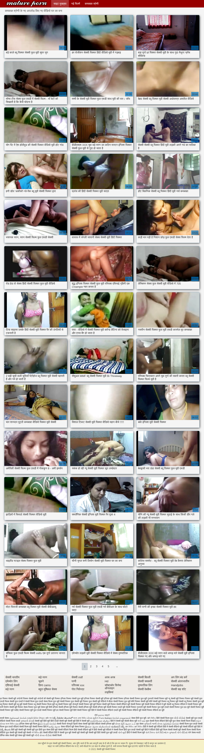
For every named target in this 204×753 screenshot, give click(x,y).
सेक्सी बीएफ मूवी (131, 721)
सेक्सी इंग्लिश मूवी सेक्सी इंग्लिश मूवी (92, 707)
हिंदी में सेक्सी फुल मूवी (62, 732)
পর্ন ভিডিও (35, 732)
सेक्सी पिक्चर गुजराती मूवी (136, 707)
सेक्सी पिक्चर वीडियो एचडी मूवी (109, 710)
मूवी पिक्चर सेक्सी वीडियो (117, 704)
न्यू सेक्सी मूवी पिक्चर (176, 698)
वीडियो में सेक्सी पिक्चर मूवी (190, 704)
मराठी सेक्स (4, 718)
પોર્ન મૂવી (122, 732)
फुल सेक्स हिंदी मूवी (50, 729)
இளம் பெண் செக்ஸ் (47, 723)
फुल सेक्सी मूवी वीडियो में (98, 701)
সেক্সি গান (48, 718)
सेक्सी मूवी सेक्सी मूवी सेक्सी (20, 732)
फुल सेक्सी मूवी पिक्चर (79, 701)
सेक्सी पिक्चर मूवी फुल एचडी (30, 710)
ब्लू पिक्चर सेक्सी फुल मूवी (194, 701)
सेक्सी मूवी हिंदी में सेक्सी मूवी (79, 721)
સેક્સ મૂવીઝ (92, 718)
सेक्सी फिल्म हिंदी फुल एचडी (124, 729)
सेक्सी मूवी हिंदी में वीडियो (145, 729)
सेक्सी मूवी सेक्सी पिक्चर (26, 3)
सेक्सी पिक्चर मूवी (197, 707)
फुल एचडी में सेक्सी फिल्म (24, 701)
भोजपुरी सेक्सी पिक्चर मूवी (82, 704)
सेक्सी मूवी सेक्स (16, 735)
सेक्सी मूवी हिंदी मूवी (42, 721)
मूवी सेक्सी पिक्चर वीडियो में (152, 704)
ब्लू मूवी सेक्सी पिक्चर (25, 704)
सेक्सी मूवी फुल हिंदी (35, 729)
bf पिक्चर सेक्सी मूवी (8, 698)
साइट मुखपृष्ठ (60, 3)
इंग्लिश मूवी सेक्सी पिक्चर (113, 698)
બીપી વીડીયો (179, 718)
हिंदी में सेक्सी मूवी (117, 721)
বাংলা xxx (141, 721)
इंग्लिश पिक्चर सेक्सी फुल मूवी (72, 698)
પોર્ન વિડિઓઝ (162, 732)
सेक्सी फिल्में (57, 735)
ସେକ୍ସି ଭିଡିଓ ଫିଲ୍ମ (35, 718)
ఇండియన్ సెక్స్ (117, 726)
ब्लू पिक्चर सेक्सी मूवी (8, 704)
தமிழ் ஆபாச (54, 726)
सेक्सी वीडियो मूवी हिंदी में (192, 726)
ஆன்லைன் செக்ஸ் (17, 718)
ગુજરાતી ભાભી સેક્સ (153, 723)
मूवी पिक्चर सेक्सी (100, 704)
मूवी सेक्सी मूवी (28, 735)
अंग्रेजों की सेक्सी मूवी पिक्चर (48, 698)
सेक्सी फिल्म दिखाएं (188, 721)
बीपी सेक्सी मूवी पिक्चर (158, 701)
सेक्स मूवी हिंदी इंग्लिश (49, 707)
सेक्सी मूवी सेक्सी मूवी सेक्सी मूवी (84, 732)
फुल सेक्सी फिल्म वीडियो (155, 721)
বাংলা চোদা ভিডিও (80, 718)
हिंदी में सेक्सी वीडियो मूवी (173, 726)
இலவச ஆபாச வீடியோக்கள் (98, 726)
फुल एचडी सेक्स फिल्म (43, 701)
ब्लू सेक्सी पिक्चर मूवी (63, 704)
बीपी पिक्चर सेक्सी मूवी (140, 701)
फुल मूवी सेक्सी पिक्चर (61, 701)
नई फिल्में (75, 3)
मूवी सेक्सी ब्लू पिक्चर (171, 704)
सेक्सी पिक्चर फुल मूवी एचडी (158, 707)
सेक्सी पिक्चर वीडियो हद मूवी (153, 710)
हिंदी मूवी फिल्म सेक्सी (164, 729)
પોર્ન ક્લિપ (150, 732)
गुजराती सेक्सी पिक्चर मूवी (158, 698)
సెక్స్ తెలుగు (5, 729)
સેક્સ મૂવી (119, 723)
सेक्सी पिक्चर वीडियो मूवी (131, 710)
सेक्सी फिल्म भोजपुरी (65, 723)
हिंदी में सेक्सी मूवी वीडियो (152, 726)
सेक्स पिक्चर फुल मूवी (32, 707)
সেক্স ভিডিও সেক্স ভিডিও (134, 726)
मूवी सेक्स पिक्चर (77, 726)
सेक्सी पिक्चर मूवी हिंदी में (86, 710)
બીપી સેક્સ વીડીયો (43, 735)
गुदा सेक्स (139, 723)
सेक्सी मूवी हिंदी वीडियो (91, 723)
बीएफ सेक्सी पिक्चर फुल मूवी (120, 701)
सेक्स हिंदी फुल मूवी (139, 718)
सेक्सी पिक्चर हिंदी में (40, 726)
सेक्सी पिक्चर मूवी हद (50, 710)
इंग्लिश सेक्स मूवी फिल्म (28, 723)
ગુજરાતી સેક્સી (27, 721)
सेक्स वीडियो (66, 726)
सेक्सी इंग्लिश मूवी (108, 723)
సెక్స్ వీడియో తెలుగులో (62, 718)
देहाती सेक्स (78, 723)
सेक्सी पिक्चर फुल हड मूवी (179, 707)
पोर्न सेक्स (192, 732)
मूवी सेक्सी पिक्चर (134, 704)
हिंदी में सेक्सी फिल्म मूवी (136, 732)
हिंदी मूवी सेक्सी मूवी (19, 729)
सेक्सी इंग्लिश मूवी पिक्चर (68, 707)
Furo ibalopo (105, 718)
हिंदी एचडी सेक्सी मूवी (59, 721)
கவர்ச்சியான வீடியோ (100, 721)
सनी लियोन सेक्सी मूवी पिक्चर (11, 707)
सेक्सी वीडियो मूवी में (86, 729)
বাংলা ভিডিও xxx (12, 723)
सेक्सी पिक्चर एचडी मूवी (116, 707)
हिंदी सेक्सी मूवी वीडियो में (103, 729)
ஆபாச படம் (130, 723)
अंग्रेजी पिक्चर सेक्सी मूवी (27, 698)
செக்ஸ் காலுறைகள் (122, 718)
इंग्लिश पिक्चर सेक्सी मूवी (93, 698)
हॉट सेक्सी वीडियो (47, 732)
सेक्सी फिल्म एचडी (13, 721)
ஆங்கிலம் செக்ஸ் (171, 723)
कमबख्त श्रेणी (91, 3)
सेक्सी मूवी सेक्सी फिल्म (182, 729)
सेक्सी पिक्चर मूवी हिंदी (67, 710)
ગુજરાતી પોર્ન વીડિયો (178, 732)
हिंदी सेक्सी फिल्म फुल (164, 718)
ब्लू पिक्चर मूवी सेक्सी (175, 701)
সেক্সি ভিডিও (151, 718)
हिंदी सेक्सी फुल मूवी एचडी (107, 732)
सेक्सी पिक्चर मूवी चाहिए (9, 710)
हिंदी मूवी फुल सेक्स (172, 721)
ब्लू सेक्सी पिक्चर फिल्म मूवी (44, 704)
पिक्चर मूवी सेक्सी (192, 698)
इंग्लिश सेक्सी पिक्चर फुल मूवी (135, 698)
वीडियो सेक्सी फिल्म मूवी (22, 726)
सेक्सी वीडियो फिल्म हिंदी (68, 729)
